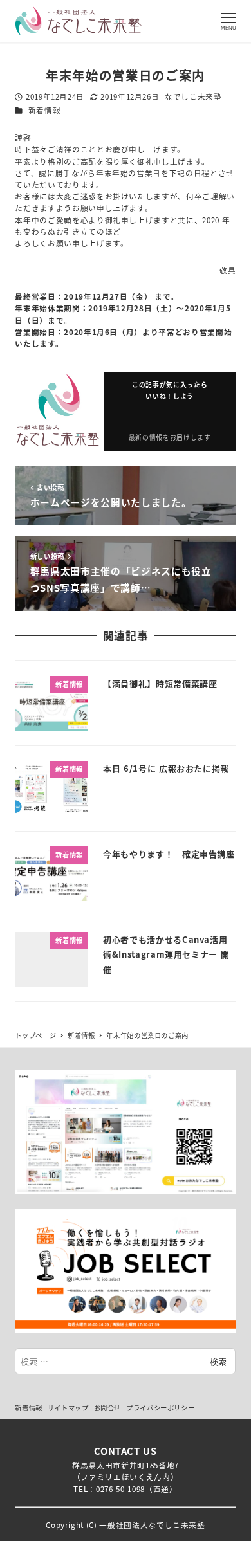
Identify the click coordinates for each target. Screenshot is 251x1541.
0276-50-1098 (120, 1488)
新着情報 (44, 110)
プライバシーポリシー (160, 1407)
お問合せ (108, 1407)
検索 (218, 1361)
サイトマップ (68, 1407)
